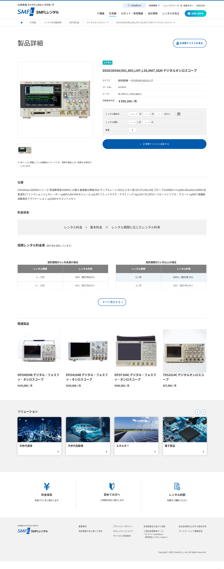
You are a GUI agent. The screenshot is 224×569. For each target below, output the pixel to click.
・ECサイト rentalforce (154, 534)
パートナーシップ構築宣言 (191, 531)
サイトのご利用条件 (122, 536)
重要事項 (83, 526)
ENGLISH (200, 6)
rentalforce (136, 5)
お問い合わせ (197, 13)
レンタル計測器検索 (53, 22)
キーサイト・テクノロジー (130, 94)
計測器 (33, 22)
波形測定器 (74, 22)
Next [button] (202, 410)
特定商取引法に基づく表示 (90, 531)
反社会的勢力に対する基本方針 (192, 526)
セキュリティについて (123, 531)
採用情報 (153, 6)
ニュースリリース (171, 6)
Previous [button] (196, 410)
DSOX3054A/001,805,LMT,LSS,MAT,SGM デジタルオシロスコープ (145, 22)
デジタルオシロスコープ (97, 22)
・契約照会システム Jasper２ (156, 537)
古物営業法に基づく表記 (154, 526)
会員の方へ (188, 6)
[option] (55, 100)
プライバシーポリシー (123, 526)
